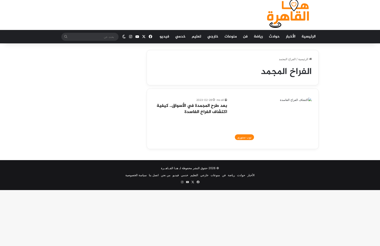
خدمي (180, 36)
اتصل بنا (154, 175)
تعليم (196, 36)
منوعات (231, 36)
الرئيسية (308, 36)
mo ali (220, 100)
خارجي (212, 36)
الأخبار (290, 36)
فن (245, 36)
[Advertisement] (146, 14)
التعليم (194, 175)
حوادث (274, 36)
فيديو (164, 36)
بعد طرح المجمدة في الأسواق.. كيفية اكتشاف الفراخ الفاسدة (192, 109)
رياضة (258, 36)
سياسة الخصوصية (136, 175)
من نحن (165, 175)
